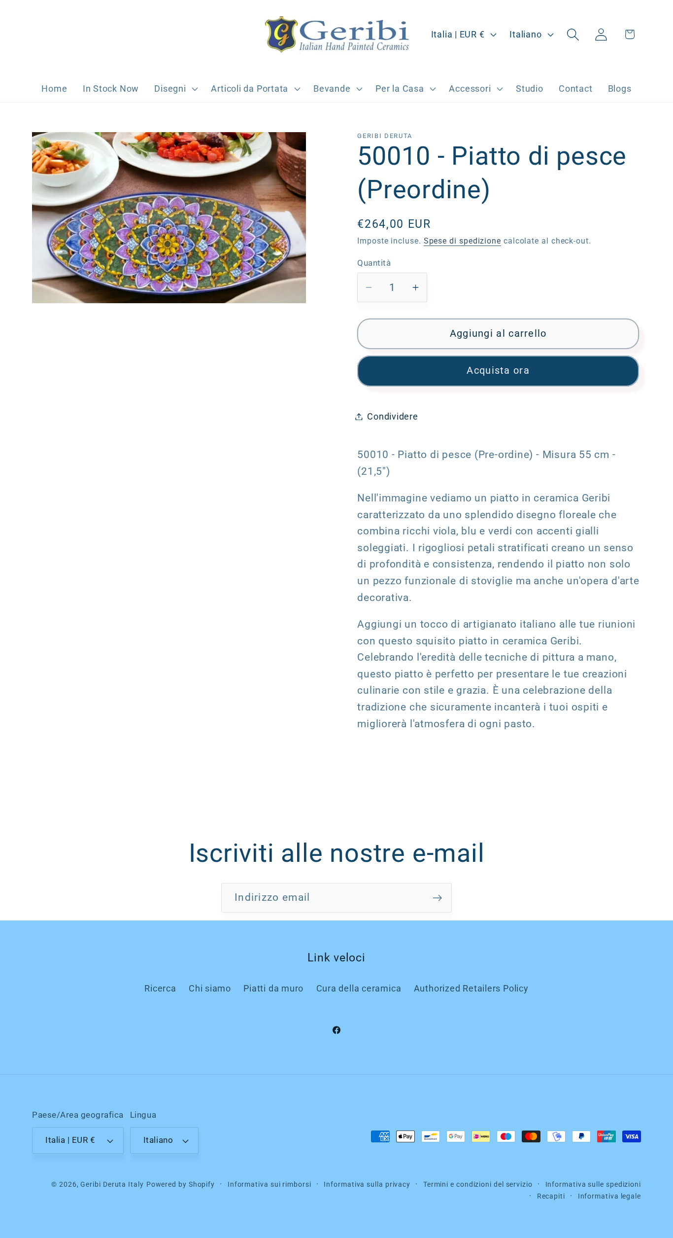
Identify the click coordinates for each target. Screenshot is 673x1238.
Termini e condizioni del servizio (478, 1184)
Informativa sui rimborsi (269, 1184)
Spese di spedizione (462, 241)
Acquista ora (498, 370)
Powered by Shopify (180, 1184)
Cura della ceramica (359, 988)
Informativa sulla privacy (367, 1184)
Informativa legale (609, 1196)
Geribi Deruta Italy (111, 1184)
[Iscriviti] (437, 898)
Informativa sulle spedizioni (593, 1184)
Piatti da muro (273, 988)
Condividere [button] (392, 416)
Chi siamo (210, 988)
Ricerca (160, 988)
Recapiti (551, 1196)
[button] (175, 88)
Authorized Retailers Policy (471, 988)
